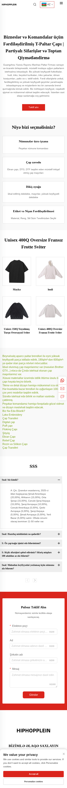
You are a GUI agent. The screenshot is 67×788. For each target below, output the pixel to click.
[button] (27, 580)
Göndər (33, 694)
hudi (50, 289)
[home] (9, 4)
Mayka (17, 289)
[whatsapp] (62, 380)
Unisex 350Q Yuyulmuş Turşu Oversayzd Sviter (17, 331)
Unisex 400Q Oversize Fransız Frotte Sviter (50, 331)
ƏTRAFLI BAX (16, 271)
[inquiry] (62, 396)
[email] (62, 388)
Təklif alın (34, 107)
